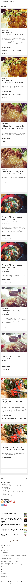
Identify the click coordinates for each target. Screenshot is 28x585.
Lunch (14, 418)
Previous (3, 471)
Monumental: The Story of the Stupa (8, 513)
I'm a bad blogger (4, 552)
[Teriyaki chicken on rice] (14, 388)
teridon (17, 418)
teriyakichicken (23, 418)
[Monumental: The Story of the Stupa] (25, 513)
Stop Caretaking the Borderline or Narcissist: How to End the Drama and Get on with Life (12, 530)
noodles (24, 51)
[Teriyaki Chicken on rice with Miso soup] (14, 203)
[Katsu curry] (14, 18)
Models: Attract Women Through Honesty (9, 534)
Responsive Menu (26, 1)
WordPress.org (4, 576)
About (2, 547)
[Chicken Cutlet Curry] (14, 297)
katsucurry (10, 51)
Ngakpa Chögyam (4, 522)
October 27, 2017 (12, 312)
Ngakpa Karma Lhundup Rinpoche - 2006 (9, 561)
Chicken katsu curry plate (13, 126)
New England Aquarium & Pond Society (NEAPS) (13, 491)
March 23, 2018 (12, 128)
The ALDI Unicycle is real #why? (7, 560)
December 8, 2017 (13, 221)
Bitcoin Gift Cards (6, 484)
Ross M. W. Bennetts (7, 2)
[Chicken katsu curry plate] (14, 112)
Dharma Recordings (5, 550)
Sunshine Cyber (5, 487)
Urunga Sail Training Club (8, 495)
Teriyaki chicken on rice (12, 401)
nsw (2, 53)
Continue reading (6, 47)
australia (5, 50)
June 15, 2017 (12, 404)
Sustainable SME (6, 494)
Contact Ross (3, 549)
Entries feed (3, 573)
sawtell (5, 53)
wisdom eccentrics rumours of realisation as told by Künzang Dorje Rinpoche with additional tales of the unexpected (11, 520)
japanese (19, 50)
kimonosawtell (19, 51)
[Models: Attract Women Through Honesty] (25, 534)
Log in (2, 571)
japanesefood (4, 51)
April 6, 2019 (11, 34)
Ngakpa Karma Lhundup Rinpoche (10, 493)
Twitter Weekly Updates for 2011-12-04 (9, 563)
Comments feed (4, 575)
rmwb (4, 34)
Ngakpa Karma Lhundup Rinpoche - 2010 (9, 554)
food (16, 50)
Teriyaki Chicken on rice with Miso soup (12, 218)
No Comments (20, 34)
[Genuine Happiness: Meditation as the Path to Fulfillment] (25, 524)
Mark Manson (4, 535)
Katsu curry (7, 32)
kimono (14, 51)
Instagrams (5, 30)
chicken (8, 50)
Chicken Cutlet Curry (11, 310)
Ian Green (3, 514)
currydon (12, 50)
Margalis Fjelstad (4, 531)
